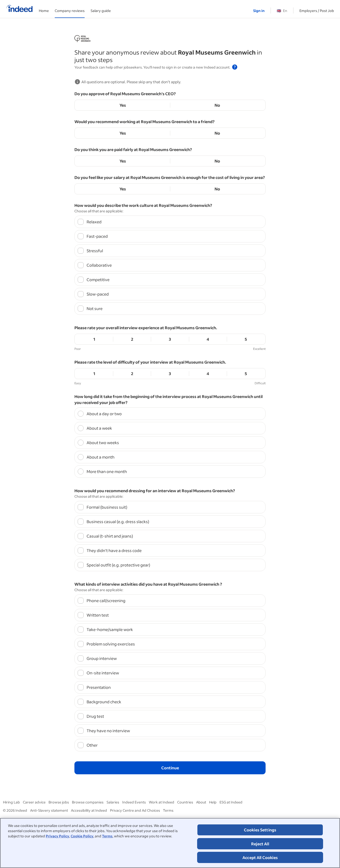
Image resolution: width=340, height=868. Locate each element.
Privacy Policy (57, 836)
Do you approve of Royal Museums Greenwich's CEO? (125, 93)
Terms (107, 836)
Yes (122, 105)
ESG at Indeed (231, 802)
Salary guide (101, 10)
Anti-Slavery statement (49, 810)
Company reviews (70, 10)
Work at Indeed (161, 802)
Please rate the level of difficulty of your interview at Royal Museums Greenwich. (150, 362)
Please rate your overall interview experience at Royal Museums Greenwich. (145, 327)
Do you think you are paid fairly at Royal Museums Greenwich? (133, 149)
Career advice (34, 802)
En (282, 10)
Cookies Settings (260, 829)
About (201, 802)
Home (44, 10)
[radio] (170, 413)
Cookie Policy (82, 836)
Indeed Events (134, 802)
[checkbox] (170, 222)
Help (213, 802)
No (217, 105)
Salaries (113, 802)
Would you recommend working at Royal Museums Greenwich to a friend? (144, 121)
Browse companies (88, 802)
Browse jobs (59, 802)
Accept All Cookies (260, 857)
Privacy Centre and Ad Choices (135, 810)
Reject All (260, 843)
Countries (185, 802)
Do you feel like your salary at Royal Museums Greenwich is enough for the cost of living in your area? (169, 177)
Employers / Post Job (316, 10)
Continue (170, 767)
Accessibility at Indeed (89, 810)
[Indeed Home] (19, 9)
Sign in (259, 10)
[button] (234, 67)
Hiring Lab (11, 802)
